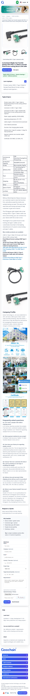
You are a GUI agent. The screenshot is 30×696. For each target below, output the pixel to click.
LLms (15, 689)
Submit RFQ (7, 601)
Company (8, 549)
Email (5, 554)
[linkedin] (8, 692)
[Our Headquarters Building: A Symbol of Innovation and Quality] (15, 9)
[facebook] (6, 692)
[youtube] (4, 692)
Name (5, 543)
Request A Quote (7, 70)
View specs (16, 70)
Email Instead (15, 602)
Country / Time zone (11, 560)
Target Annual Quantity (12, 572)
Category (8, 16)
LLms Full (19, 689)
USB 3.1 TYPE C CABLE (7, 18)
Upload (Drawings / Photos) (10, 591)
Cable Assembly (15, 16)
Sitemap (12, 689)
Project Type (6, 566)
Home (3, 16)
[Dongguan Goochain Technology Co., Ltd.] (2, 2)
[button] (14, 11)
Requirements (7, 577)
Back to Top (13, 693)
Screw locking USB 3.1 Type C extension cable (13, 59)
